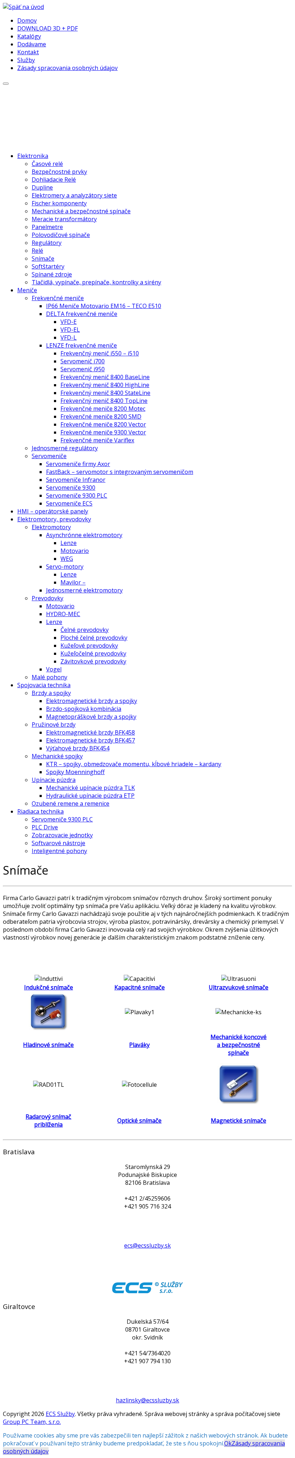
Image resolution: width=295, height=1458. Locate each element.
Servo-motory (64, 566)
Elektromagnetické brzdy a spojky (91, 701)
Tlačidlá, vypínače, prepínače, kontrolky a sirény (96, 282)
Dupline (42, 187)
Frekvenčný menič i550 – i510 (99, 353)
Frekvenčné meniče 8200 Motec (102, 409)
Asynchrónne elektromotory (84, 535)
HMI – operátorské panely (52, 511)
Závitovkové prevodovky (93, 661)
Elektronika (32, 156)
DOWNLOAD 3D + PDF (47, 28)
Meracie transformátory (64, 219)
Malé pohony (49, 677)
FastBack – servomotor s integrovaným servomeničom (119, 472)
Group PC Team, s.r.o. (32, 1422)
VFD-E (68, 322)
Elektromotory (51, 527)
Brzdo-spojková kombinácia (83, 709)
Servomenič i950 (82, 369)
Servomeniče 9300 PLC (76, 495)
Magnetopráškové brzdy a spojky (91, 717)
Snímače (43, 258)
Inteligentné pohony (59, 851)
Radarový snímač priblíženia (48, 1120)
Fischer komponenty (59, 203)
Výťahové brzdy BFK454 (77, 748)
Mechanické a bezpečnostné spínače (81, 211)
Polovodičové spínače (61, 235)
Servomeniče (49, 456)
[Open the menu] (6, 84)
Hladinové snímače (48, 1045)
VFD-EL (70, 330)
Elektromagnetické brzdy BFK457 (90, 740)
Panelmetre (47, 227)
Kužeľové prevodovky (89, 645)
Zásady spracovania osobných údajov (67, 68)
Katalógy (29, 36)
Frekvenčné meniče (58, 298)
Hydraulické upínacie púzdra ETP (90, 796)
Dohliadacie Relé (54, 179)
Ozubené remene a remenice (70, 803)
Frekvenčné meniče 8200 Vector (103, 424)
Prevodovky (47, 598)
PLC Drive (45, 827)
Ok (228, 1443)
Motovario (74, 551)
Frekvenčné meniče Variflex (97, 440)
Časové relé (47, 164)
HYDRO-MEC (63, 614)
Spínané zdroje (52, 274)
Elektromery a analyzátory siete (74, 195)
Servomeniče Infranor (75, 480)
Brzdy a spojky (51, 693)
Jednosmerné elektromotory (84, 590)
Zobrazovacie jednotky (62, 835)
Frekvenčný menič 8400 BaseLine (105, 377)
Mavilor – (73, 582)
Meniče (27, 290)
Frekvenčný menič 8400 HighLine (104, 385)
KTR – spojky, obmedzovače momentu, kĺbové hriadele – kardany (133, 764)
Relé (37, 251)
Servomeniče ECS (69, 503)
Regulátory (47, 243)
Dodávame (31, 44)
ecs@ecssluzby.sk (147, 1245)
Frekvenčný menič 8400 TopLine (104, 401)
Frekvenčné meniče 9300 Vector (103, 432)
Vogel (54, 669)
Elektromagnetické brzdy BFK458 (90, 732)
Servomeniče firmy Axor (78, 464)
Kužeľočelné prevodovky (93, 653)
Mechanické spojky (57, 756)
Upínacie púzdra (54, 780)
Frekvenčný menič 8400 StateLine (105, 393)
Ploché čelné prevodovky (93, 638)
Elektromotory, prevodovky (54, 519)
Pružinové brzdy (54, 724)
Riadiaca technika (40, 811)
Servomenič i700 (82, 361)
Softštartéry (48, 266)
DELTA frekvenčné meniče (81, 314)
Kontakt (28, 52)
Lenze (68, 543)
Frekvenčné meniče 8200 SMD (100, 416)
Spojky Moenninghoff (75, 772)
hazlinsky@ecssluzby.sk (147, 1400)
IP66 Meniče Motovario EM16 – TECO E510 (103, 306)
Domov (27, 20)
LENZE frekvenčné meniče (81, 345)
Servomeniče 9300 (70, 488)
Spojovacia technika (44, 685)
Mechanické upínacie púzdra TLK (90, 788)
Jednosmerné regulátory (65, 448)
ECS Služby (60, 1414)
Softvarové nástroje (58, 843)
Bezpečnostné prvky (59, 172)
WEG (66, 559)
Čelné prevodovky (84, 630)
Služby (26, 60)
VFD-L (68, 337)
